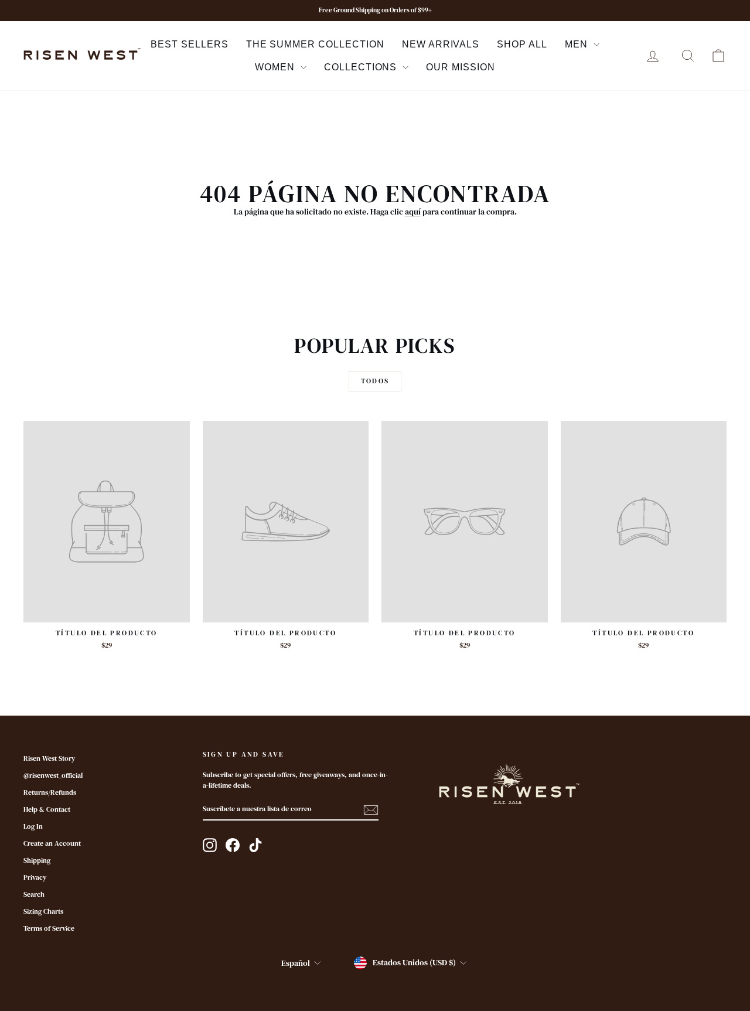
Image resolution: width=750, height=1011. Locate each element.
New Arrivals (441, 44)
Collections (362, 67)
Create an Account (52, 843)
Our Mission (460, 67)
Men (578, 44)
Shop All (522, 44)
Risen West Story (49, 758)
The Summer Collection (315, 44)
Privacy (34, 877)
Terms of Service (48, 928)
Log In (33, 826)
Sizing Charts (43, 911)
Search (34, 894)
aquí (413, 211)
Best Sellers (190, 44)
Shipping (36, 860)
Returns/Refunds (49, 792)
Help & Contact (46, 809)
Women (276, 67)
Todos (375, 381)
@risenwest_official (53, 775)
